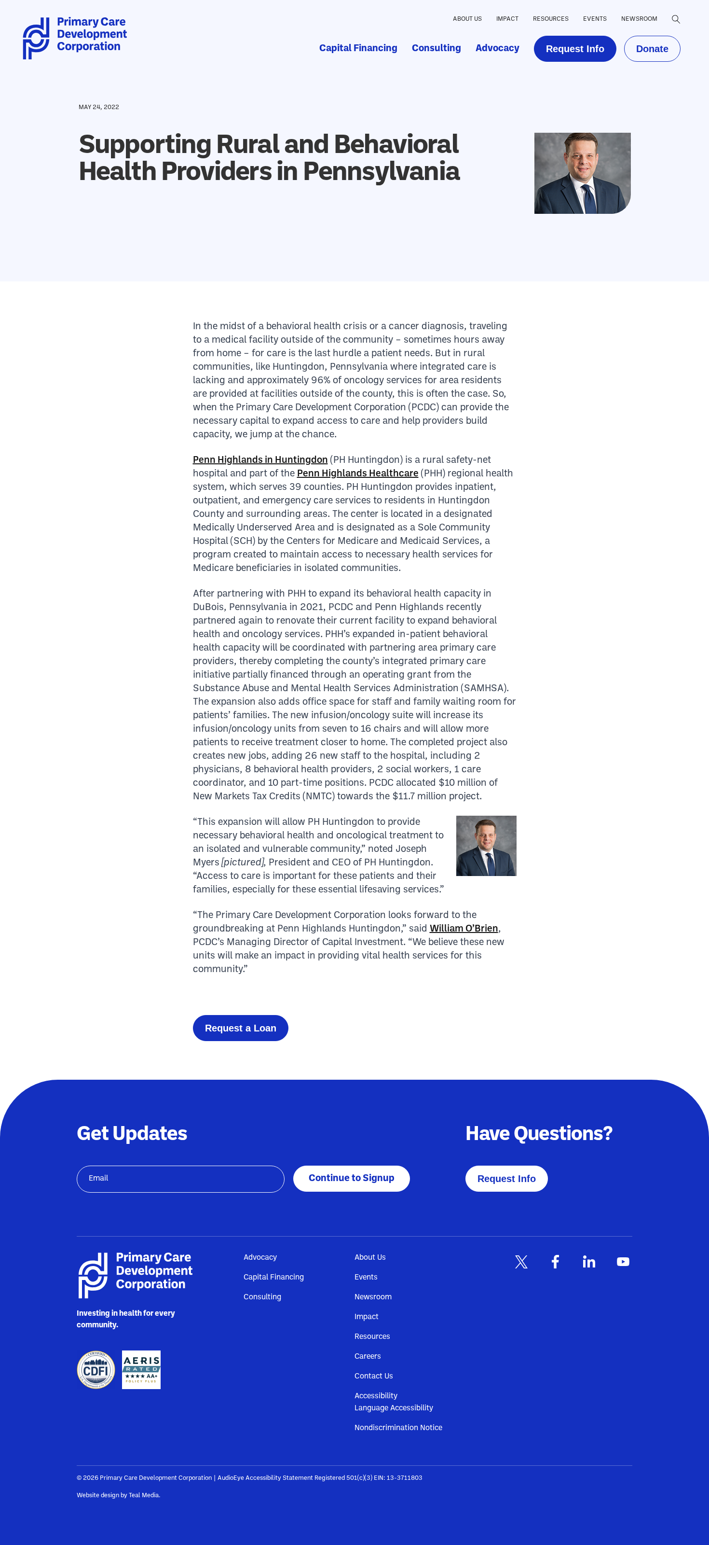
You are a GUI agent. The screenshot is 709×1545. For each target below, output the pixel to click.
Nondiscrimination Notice (398, 1428)
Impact (507, 19)
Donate (652, 48)
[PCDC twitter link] (521, 1261)
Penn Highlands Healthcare (358, 474)
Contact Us (373, 1376)
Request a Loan (240, 1028)
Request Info (575, 48)
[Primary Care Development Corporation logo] (77, 38)
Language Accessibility (393, 1408)
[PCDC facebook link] (555, 1261)
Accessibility (375, 1396)
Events (595, 19)
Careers (367, 1357)
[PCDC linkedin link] (589, 1261)
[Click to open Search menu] (676, 19)
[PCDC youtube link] (622, 1261)
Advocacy (497, 49)
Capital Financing (358, 49)
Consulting (436, 49)
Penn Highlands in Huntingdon (260, 460)
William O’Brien (464, 929)
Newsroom (639, 19)
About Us (467, 19)
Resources (551, 19)
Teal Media (144, 1495)
